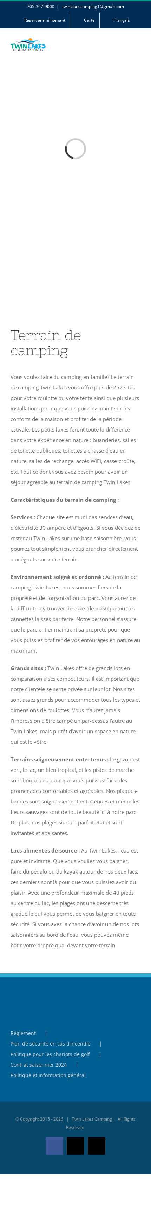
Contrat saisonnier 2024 (39, 1064)
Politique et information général (48, 1075)
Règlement (23, 1033)
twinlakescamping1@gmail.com (92, 6)
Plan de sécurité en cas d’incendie (51, 1043)
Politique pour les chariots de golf (50, 1054)
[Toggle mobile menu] (137, 48)
